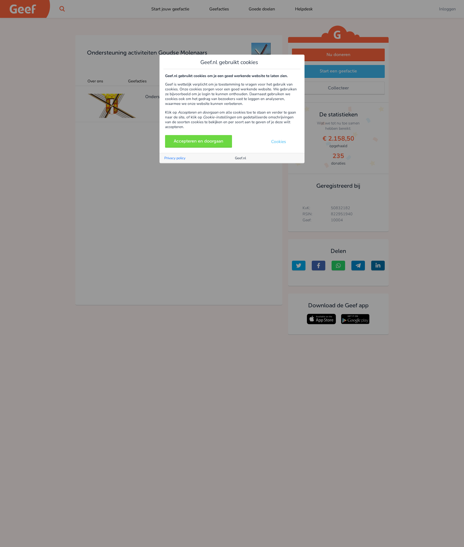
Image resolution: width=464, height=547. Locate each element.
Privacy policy (174, 158)
